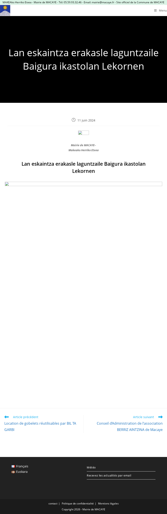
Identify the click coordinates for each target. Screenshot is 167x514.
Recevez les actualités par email (109, 475)
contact (52, 503)
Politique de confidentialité (78, 503)
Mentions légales (108, 503)
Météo (91, 467)
